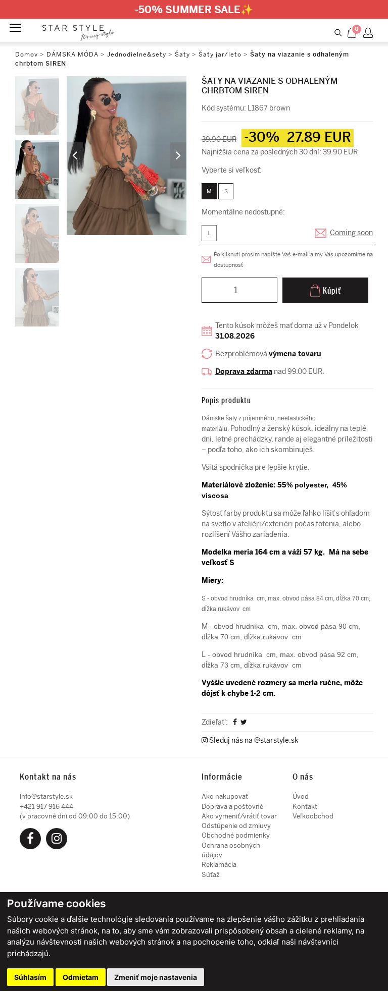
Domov (26, 54)
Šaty (182, 54)
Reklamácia (219, 864)
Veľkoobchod (313, 816)
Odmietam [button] (81, 977)
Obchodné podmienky (236, 835)
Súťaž (211, 874)
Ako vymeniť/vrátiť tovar (239, 816)
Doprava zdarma (243, 371)
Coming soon (351, 233)
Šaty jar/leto (220, 54)
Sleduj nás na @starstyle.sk (253, 740)
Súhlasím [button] (30, 977)
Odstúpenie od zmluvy (236, 826)
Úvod (301, 796)
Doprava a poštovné (232, 806)
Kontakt (305, 806)
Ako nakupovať (225, 796)
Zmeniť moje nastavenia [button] (155, 977)
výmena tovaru (295, 354)
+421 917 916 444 (46, 806)
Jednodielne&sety (136, 54)
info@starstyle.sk (46, 796)
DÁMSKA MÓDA (72, 54)
